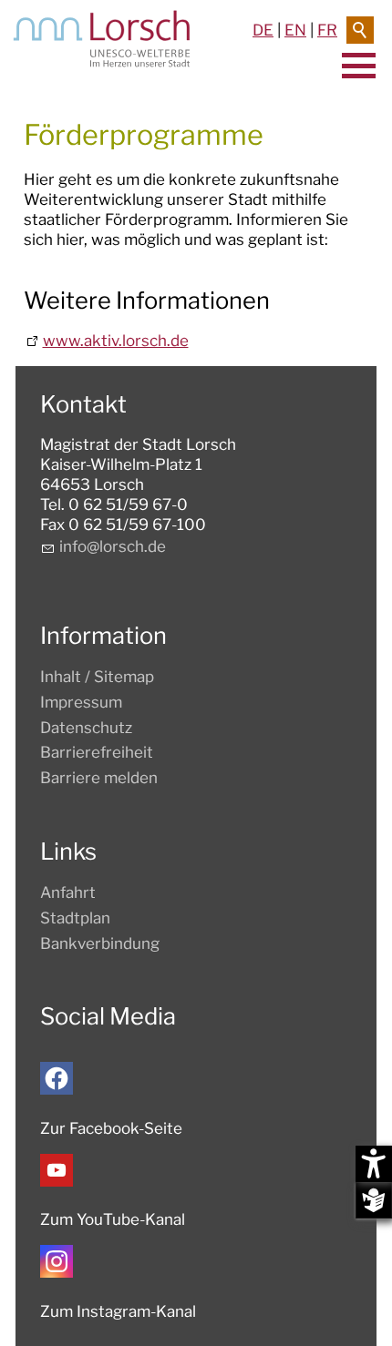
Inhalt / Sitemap (97, 677)
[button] (56, 1078)
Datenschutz (86, 728)
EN (295, 30)
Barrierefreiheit (96, 752)
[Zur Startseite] (101, 39)
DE (263, 30)
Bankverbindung (100, 943)
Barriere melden (99, 778)
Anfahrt (68, 892)
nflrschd (110, 546)
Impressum (81, 702)
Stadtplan (75, 918)
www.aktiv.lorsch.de (116, 340)
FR (327, 30)
